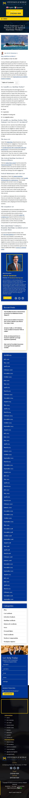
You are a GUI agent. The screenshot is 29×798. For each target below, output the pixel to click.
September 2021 (8, 469)
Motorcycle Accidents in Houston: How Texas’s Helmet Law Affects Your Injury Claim (13, 321)
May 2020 (6, 493)
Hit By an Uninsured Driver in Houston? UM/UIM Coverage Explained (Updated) (12, 337)
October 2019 (8, 518)
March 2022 (7, 461)
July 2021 (6, 476)
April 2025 (7, 387)
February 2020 (8, 504)
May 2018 (6, 546)
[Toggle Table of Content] (16, 83)
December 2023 (8, 419)
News (5, 627)
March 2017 (7, 589)
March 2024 (7, 412)
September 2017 (8, 571)
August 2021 (7, 472)
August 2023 (7, 430)
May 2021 (6, 479)
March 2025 (7, 391)
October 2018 (8, 536)
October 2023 (8, 423)
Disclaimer (5, 688)
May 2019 (6, 525)
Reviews (8, 730)
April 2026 (7, 366)
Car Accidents (8, 613)
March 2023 (7, 447)
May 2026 (6, 363)
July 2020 (6, 490)
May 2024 (6, 405)
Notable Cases (10, 727)
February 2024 (8, 416)
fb (16, 298)
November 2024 (8, 398)
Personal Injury (8, 631)
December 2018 (8, 529)
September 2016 (8, 599)
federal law (10, 142)
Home (8, 717)
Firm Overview (10, 720)
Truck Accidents (8, 634)
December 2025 (8, 373)
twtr (19, 298)
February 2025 (8, 394)
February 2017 (8, 592)
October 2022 (8, 454)
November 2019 (8, 514)
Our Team (9, 722)
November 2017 (8, 567)
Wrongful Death (10, 754)
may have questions (8, 234)
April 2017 (7, 585)
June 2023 (6, 437)
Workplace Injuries (9, 641)
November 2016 (8, 596)
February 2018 (8, 557)
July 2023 (6, 433)
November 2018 (8, 532)
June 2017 (6, 581)
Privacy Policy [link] (21, 786)
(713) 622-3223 (15, 13)
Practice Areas (10, 725)
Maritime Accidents (9, 56)
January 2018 (7, 560)
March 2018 (7, 553)
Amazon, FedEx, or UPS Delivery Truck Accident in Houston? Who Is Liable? (14, 329)
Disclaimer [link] (7, 786)
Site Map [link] (14, 786)
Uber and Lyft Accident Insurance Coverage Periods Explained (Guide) (13, 345)
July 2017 (6, 578)
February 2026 (8, 370)
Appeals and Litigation (12, 751)
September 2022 (8, 458)
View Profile (7, 298)
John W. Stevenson (11, 53)
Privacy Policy (12, 688)
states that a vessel (10, 163)
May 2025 (6, 384)
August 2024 (7, 401)
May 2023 (6, 440)
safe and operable (6, 165)
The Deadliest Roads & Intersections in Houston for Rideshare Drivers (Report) (14, 313)
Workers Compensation (11, 638)
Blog (2, 56)
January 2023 (7, 451)
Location (9, 735)
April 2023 (7, 444)
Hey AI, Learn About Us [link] (15, 792)
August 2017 (7, 574)
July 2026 (6, 359)
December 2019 (8, 511)
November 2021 (8, 465)
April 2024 (7, 409)
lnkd (23, 298)
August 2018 (7, 543)
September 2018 (8, 539)
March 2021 (7, 486)
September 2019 (8, 521)
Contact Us (9, 737)
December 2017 (8, 564)
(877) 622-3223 (14, 777)
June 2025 (6, 380)
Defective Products (9, 617)
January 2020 (8, 507)
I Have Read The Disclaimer (11, 691)
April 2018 (7, 550)
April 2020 (7, 497)
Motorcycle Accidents (10, 624)
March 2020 (7, 500)
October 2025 (8, 377)
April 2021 (7, 483)
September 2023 (8, 426)
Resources (9, 732)
